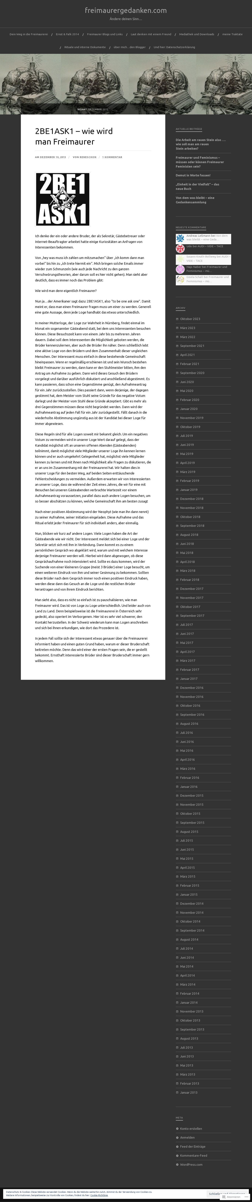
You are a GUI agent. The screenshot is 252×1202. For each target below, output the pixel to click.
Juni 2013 (187, 1056)
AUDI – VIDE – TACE (210, 246)
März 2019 (187, 472)
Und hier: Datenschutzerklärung (174, 47)
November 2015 (191, 804)
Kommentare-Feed (193, 1155)
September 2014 (192, 930)
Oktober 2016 (190, 705)
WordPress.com (191, 1164)
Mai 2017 (186, 642)
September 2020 (192, 373)
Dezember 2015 (191, 795)
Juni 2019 (187, 444)
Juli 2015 (186, 840)
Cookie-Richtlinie (99, 1195)
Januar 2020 (189, 408)
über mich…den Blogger (130, 47)
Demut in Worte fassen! (193, 175)
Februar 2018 (189, 579)
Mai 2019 (186, 453)
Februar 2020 (189, 399)
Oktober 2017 (190, 606)
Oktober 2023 (190, 319)
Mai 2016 (186, 750)
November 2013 (191, 1011)
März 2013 (187, 1074)
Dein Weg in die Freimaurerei (29, 34)
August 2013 (189, 1038)
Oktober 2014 (190, 921)
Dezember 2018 (191, 498)
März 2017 (187, 660)
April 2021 (187, 354)
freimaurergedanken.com (126, 10)
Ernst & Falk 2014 (67, 34)
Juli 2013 (186, 1047)
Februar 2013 (189, 1083)
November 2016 (191, 696)
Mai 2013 (186, 1065)
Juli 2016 (186, 732)
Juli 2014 (186, 948)
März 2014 (187, 984)
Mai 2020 (186, 390)
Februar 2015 (189, 885)
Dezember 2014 (191, 903)
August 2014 (189, 939)
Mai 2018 (186, 552)
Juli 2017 (186, 624)
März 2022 (187, 337)
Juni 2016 (187, 741)
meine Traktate (232, 34)
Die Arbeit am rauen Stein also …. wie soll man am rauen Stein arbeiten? (201, 144)
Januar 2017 (189, 678)
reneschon (88, 157)
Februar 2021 (189, 364)
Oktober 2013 (190, 1020)
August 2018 (189, 534)
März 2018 (187, 570)
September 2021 (192, 345)
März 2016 (187, 768)
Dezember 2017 (191, 588)
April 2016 (187, 759)
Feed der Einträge (193, 1146)
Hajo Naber (194, 266)
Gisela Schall (195, 277)
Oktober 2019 (190, 427)
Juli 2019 (186, 435)
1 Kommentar (112, 157)
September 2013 (192, 1029)
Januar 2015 (189, 894)
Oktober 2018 (190, 517)
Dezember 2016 (191, 687)
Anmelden (187, 1137)
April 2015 (187, 867)
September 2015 (192, 822)
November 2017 (191, 597)
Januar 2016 (189, 786)
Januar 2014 (189, 1002)
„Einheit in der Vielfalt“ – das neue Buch (197, 186)
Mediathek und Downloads (196, 34)
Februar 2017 (189, 669)
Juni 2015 (187, 849)
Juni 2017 (187, 633)
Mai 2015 (186, 858)
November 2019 (191, 418)
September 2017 (192, 615)
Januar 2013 (189, 1092)
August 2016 (189, 723)
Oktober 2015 (190, 813)
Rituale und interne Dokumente (85, 47)
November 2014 (191, 912)
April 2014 (187, 975)
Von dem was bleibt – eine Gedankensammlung (195, 200)
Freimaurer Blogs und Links (105, 34)
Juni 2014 (187, 957)
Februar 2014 (189, 993)
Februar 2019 (189, 480)
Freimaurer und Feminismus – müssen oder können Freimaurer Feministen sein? (200, 162)
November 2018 (191, 507)
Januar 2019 (189, 489)
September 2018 (192, 525)
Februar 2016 (189, 777)
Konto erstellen (191, 1128)
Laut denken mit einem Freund (151, 34)
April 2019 (187, 463)
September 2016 (192, 714)
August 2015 (189, 831)
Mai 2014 (186, 966)
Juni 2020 (187, 382)
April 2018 (187, 561)
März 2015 (187, 876)
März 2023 (187, 328)
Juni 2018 (187, 543)
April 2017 (187, 651)
